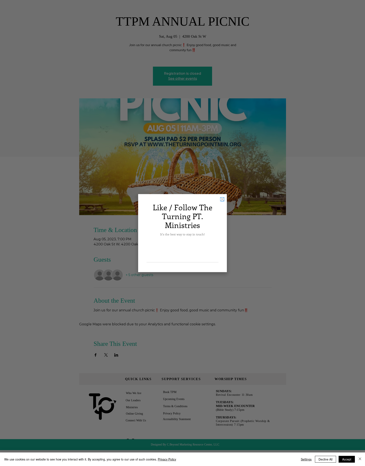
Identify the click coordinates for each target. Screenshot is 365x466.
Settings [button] (306, 459)
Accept (346, 459)
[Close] (359, 459)
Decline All (325, 459)
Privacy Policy (167, 459)
